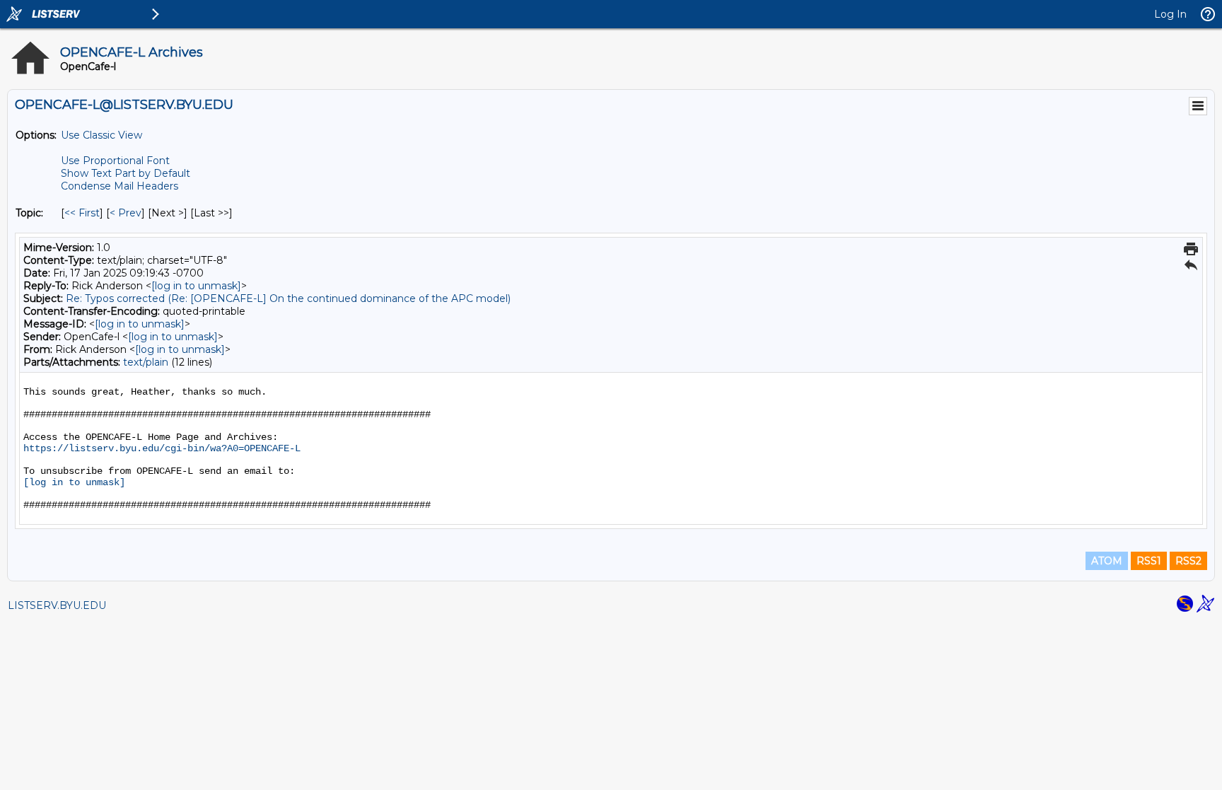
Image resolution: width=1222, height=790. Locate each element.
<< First (82, 213)
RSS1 (1148, 560)
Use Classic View (101, 135)
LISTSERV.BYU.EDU (57, 605)
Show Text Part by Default (125, 173)
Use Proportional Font (115, 160)
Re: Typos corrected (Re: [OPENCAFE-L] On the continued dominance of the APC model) (288, 298)
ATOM (1106, 560)
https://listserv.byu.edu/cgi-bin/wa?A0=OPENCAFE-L (162, 448)
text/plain (145, 362)
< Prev (125, 213)
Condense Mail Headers (119, 186)
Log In (1170, 14)
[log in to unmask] (196, 285)
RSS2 (1188, 560)
